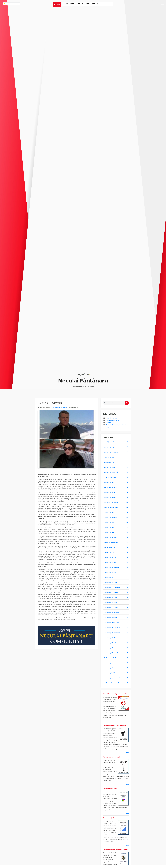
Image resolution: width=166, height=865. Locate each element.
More (126, 721)
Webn (102, 4)
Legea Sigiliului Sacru (112, 420)
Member (109, 4)
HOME (58, 4)
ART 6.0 (95, 4)
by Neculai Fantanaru (73, 407)
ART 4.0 (80, 4)
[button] (83, 374)
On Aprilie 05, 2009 (45, 407)
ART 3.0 (73, 4)
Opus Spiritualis (111, 422)
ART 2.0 (65, 4)
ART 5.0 (87, 4)
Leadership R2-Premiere (59, 407)
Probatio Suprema (111, 418)
